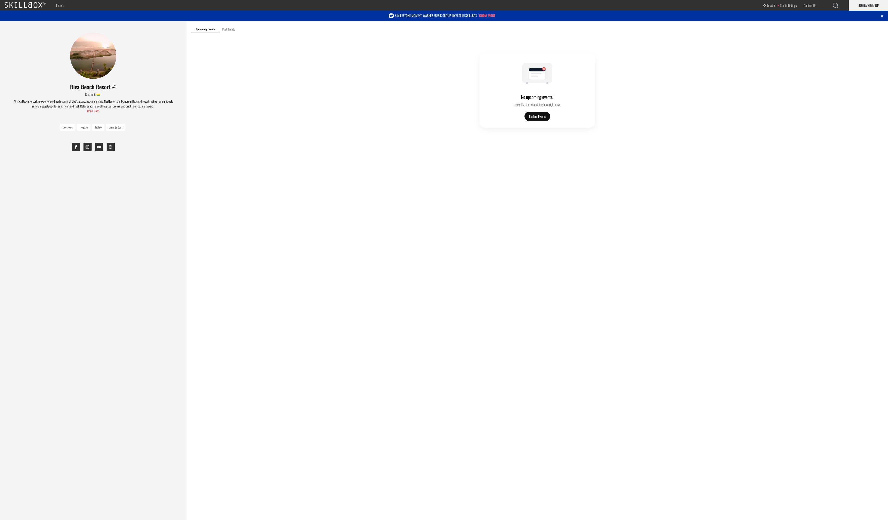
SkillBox (28, 5)
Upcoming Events (205, 29)
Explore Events (537, 116)
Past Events (228, 29)
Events (60, 5)
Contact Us (810, 5)
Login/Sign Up (868, 5)
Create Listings (788, 5)
